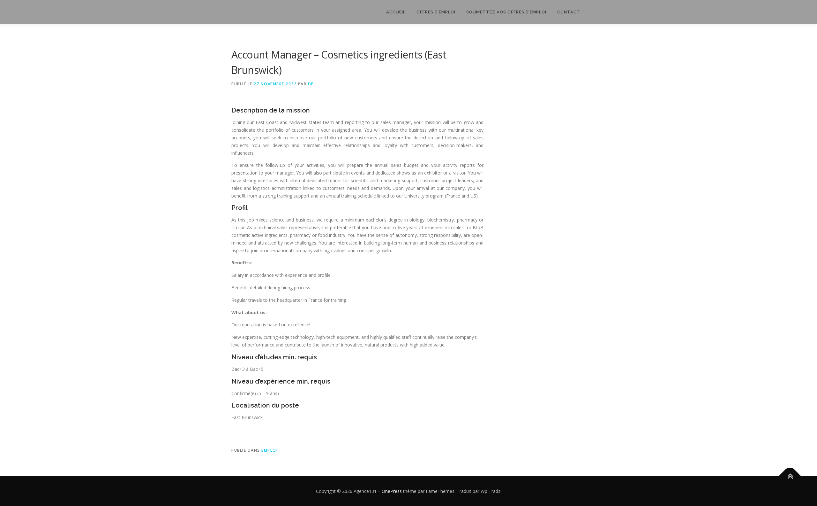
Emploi (269, 450)
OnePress (392, 491)
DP (311, 84)
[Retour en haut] (790, 476)
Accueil (396, 12)
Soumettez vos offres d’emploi (506, 12)
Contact (568, 12)
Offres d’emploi (435, 12)
